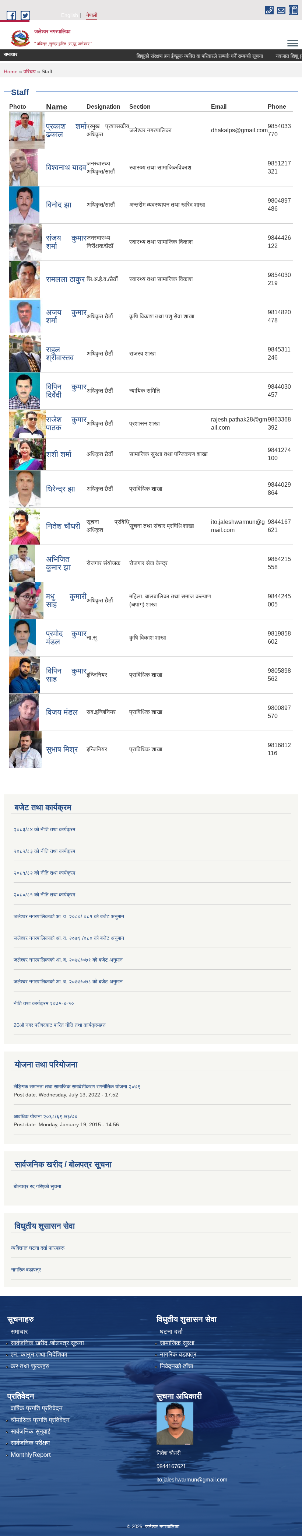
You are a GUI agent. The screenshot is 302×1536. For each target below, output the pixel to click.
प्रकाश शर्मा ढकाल (66, 130)
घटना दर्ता (171, 1331)
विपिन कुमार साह (66, 674)
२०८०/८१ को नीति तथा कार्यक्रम (44, 895)
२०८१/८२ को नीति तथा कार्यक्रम (44, 873)
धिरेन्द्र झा (60, 488)
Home (11, 71)
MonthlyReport (31, 1454)
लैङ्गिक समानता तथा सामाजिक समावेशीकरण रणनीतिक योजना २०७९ (77, 1086)
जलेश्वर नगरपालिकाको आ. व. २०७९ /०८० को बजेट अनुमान (69, 938)
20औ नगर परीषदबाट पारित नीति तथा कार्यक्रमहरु (60, 1025)
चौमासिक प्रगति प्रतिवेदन (40, 1420)
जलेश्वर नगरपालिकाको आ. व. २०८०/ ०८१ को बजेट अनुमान (69, 916)
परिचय (30, 71)
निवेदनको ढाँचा (176, 1366)
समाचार (19, 1331)
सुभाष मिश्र (62, 749)
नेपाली (91, 15)
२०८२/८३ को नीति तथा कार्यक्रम (44, 851)
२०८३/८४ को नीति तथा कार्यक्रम (44, 829)
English (69, 15)
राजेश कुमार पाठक (66, 423)
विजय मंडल (62, 712)
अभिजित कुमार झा (58, 563)
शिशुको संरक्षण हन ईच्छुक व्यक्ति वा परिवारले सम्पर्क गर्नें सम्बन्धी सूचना (184, 56)
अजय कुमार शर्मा (66, 316)
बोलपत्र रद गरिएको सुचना (37, 1186)
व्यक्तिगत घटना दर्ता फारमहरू (37, 1248)
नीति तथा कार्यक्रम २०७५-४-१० (44, 1003)
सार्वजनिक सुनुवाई (30, 1431)
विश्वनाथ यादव (66, 167)
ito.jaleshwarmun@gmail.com (192, 1479)
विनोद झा (58, 204)
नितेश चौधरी (63, 526)
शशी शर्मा (58, 454)
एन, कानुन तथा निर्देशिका (39, 1354)
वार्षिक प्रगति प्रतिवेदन (37, 1408)
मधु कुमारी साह (66, 600)
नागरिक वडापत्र (26, 1270)
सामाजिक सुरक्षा (177, 1343)
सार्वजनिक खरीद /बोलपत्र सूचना (47, 1343)
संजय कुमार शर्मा (66, 242)
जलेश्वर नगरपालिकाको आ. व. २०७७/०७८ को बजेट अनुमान (68, 981)
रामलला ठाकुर (65, 279)
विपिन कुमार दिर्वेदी (66, 390)
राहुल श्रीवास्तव (60, 353)
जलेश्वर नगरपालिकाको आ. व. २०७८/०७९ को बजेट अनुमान (68, 960)
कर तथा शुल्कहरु (30, 1366)
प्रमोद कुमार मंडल (66, 637)
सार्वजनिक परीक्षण (30, 1442)
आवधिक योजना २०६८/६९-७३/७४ (45, 1116)
